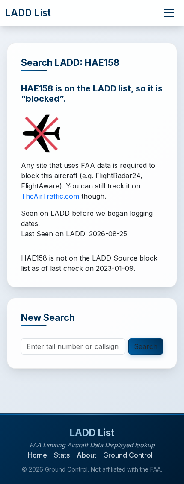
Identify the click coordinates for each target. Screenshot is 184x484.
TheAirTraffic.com (50, 196)
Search (145, 346)
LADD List (28, 12)
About (86, 455)
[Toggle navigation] (169, 13)
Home (37, 455)
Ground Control (128, 455)
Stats (62, 455)
